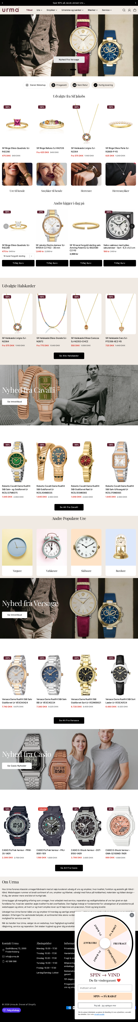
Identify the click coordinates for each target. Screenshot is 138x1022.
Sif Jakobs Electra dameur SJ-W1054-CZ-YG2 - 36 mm (50, 246)
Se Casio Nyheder (16, 765)
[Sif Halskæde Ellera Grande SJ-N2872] (52, 314)
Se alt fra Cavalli (69, 507)
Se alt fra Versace (69, 720)
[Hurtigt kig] (28, 109)
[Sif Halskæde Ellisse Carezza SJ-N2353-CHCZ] (86, 314)
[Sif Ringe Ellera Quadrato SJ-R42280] (17, 124)
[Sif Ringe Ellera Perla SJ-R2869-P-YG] (121, 124)
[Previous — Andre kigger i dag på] (6, 226)
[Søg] (124, 10)
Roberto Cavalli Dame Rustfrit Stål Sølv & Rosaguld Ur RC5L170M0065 (120, 489)
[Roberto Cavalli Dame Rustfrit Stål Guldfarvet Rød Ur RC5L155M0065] (86, 462)
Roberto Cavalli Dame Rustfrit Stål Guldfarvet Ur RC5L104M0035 (51, 489)
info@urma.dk (12, 956)
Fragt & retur (70, 958)
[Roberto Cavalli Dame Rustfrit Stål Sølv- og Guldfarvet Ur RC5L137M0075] (17, 462)
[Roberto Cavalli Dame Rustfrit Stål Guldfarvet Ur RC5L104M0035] (52, 462)
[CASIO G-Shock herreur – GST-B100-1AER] (86, 826)
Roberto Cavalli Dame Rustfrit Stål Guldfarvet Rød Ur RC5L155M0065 (85, 489)
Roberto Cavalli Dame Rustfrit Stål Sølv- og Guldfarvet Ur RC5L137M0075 (16, 489)
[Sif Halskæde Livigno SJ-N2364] (86, 124)
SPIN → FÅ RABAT (105, 996)
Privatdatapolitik (72, 948)
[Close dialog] (132, 915)
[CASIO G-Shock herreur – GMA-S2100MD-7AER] (121, 826)
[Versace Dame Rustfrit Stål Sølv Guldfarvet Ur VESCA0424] (17, 675)
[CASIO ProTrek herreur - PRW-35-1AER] (17, 826)
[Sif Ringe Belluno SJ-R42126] (52, 124)
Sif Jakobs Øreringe (69, 59)
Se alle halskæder (69, 355)
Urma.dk (14, 1004)
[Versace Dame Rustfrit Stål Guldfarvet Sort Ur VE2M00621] (86, 675)
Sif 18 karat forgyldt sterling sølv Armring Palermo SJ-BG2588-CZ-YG (85, 248)
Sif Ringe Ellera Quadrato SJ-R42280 (16, 246)
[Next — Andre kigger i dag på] (132, 226)
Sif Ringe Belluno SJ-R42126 (50, 148)
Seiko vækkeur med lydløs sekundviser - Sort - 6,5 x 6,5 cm (119, 246)
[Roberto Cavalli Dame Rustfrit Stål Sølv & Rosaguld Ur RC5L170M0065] (121, 462)
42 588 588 (11, 961)
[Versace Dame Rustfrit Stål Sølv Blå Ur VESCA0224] (52, 675)
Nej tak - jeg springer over (105, 1005)
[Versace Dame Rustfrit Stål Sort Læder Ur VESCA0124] (121, 675)
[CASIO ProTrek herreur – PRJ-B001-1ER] (52, 826)
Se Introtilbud (14, 401)
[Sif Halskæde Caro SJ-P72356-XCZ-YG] (121, 314)
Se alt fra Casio (69, 868)
